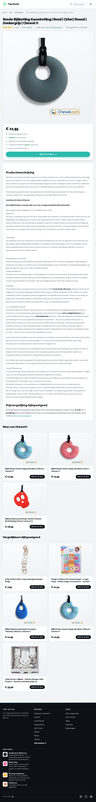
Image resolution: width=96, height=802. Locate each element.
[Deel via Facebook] (86, 797)
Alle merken (70, 717)
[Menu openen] (91, 4)
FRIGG (36, 732)
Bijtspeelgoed (19, 12)
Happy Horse (39, 724)
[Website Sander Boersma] (12, 797)
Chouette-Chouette (42, 713)
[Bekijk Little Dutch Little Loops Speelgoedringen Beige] (25, 559)
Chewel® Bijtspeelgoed (54, 27)
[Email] (91, 797)
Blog (68, 721)
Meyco (36, 735)
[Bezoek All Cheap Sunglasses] (5, 775)
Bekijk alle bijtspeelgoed (21, 416)
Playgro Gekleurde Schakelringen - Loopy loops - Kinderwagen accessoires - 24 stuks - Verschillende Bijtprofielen (70, 581)
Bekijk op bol (47, 154)
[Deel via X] (81, 797)
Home (5, 12)
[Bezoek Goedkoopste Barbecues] (5, 754)
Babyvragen (70, 728)
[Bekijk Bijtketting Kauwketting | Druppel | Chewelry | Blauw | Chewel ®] (25, 609)
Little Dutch (39, 721)
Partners (69, 724)
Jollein (37, 717)
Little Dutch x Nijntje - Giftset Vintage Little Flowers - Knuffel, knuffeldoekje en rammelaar (24, 681)
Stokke (37, 739)
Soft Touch (38, 728)
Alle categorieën (72, 713)
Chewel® (29, 27)
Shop (10, 12)
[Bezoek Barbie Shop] (5, 763)
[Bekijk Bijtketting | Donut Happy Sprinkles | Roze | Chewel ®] (71, 449)
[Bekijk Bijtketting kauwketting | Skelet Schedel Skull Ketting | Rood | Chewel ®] (25, 499)
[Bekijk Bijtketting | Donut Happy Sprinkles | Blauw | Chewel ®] (25, 449)
